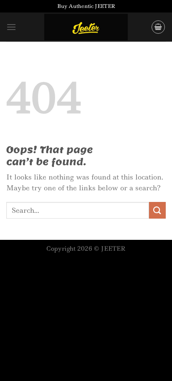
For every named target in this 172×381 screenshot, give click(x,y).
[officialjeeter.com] (86, 27)
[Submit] (157, 210)
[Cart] (158, 27)
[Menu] (11, 27)
